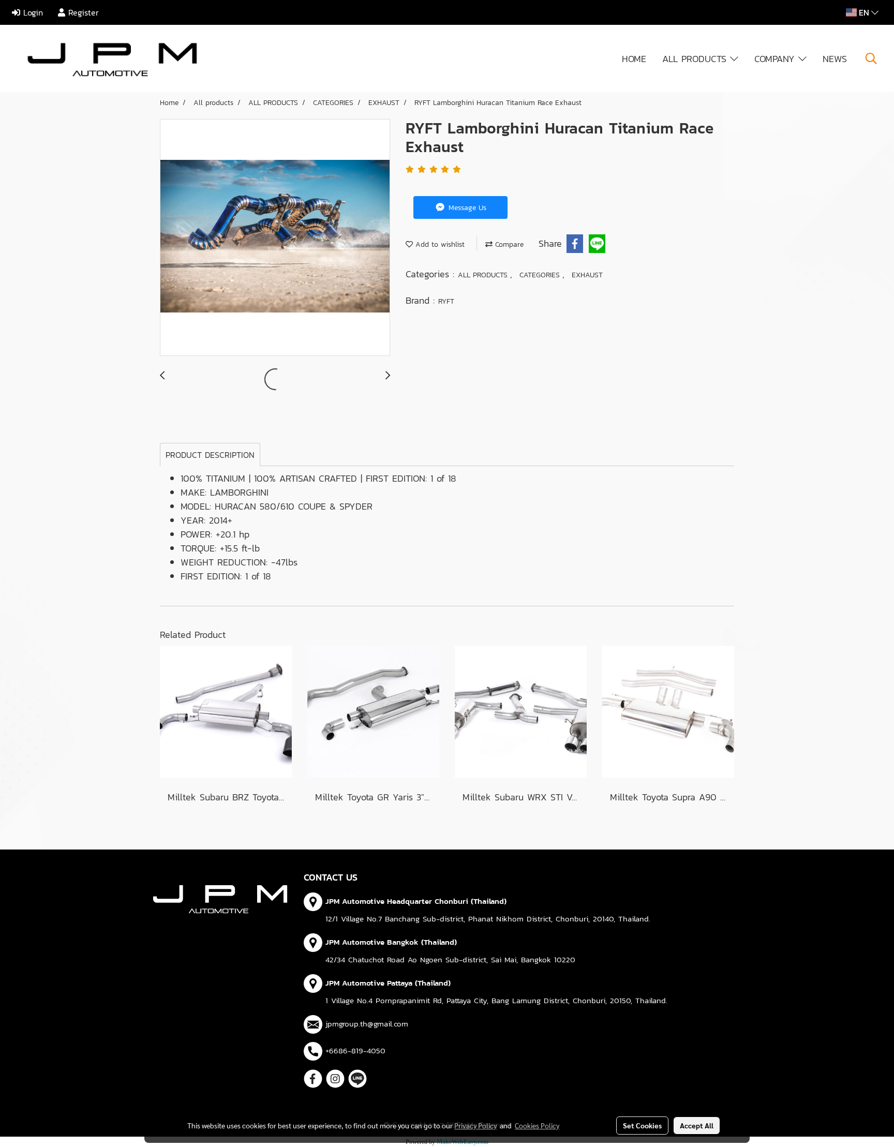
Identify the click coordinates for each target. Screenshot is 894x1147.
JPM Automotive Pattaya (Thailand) (388, 983)
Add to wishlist (439, 244)
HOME (634, 59)
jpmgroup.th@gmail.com (366, 1024)
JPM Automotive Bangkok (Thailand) (391, 942)
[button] (871, 58)
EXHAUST (587, 275)
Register (82, 12)
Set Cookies (642, 1125)
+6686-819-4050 (355, 1050)
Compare (508, 244)
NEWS (835, 59)
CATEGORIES (540, 275)
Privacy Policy (475, 1125)
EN (864, 12)
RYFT (446, 301)
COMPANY (776, 59)
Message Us (466, 207)
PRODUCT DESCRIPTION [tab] (210, 455)
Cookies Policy (537, 1125)
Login (31, 12)
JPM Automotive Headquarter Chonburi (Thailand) (415, 901)
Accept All (696, 1125)
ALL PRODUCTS (696, 59)
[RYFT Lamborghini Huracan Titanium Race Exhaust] (275, 238)
